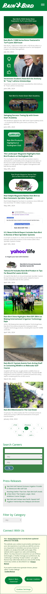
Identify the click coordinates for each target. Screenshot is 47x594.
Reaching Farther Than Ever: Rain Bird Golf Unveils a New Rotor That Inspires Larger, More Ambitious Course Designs (24, 494)
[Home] (20, 5)
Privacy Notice (13, 539)
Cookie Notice (10, 571)
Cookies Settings (23, 589)
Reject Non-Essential (14, 580)
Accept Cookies (33, 579)
